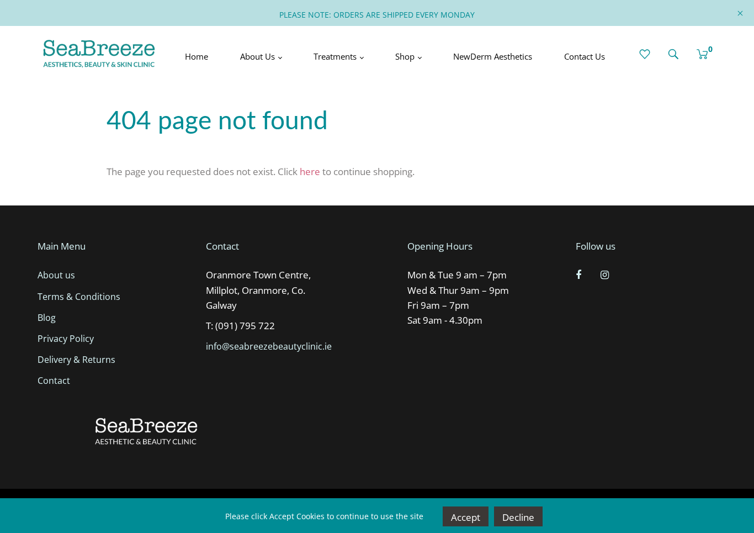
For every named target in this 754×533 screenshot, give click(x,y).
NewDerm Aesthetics (492, 56)
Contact (54, 380)
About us (56, 275)
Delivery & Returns (76, 359)
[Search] (673, 54)
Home (196, 56)
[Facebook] (580, 274)
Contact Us (584, 56)
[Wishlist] (645, 54)
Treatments (336, 56)
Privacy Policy (66, 339)
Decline (518, 517)
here (310, 171)
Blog (47, 318)
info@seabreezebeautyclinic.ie (269, 346)
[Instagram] (606, 274)
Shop (406, 56)
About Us (258, 56)
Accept (465, 517)
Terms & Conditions (79, 297)
